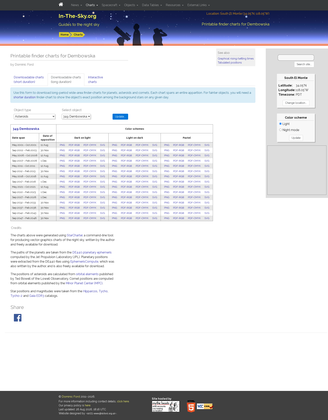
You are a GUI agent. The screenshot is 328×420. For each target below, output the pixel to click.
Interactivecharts (95, 79)
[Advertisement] (297, 170)
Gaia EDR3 (36, 296)
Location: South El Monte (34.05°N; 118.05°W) (237, 13)
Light (286, 124)
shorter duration (24, 97)
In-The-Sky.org (77, 16)
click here (123, 401)
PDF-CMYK (90, 145)
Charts (78, 34)
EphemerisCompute (84, 261)
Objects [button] (130, 5)
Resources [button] (173, 5)
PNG (62, 145)
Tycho (103, 291)
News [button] (75, 5)
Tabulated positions (230, 62)
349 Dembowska (26, 129)
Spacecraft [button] (110, 5)
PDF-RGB (74, 145)
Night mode (290, 130)
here (87, 405)
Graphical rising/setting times (236, 58)
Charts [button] (91, 5)
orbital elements (87, 274)
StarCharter (74, 235)
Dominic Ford (71, 396)
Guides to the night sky (79, 24)
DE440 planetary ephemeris (92, 252)
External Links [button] (197, 5)
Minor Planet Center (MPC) (84, 283)
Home (65, 34)
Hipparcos (90, 291)
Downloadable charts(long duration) (66, 79)
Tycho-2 (16, 296)
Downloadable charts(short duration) (29, 79)
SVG (102, 145)
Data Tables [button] (151, 5)
